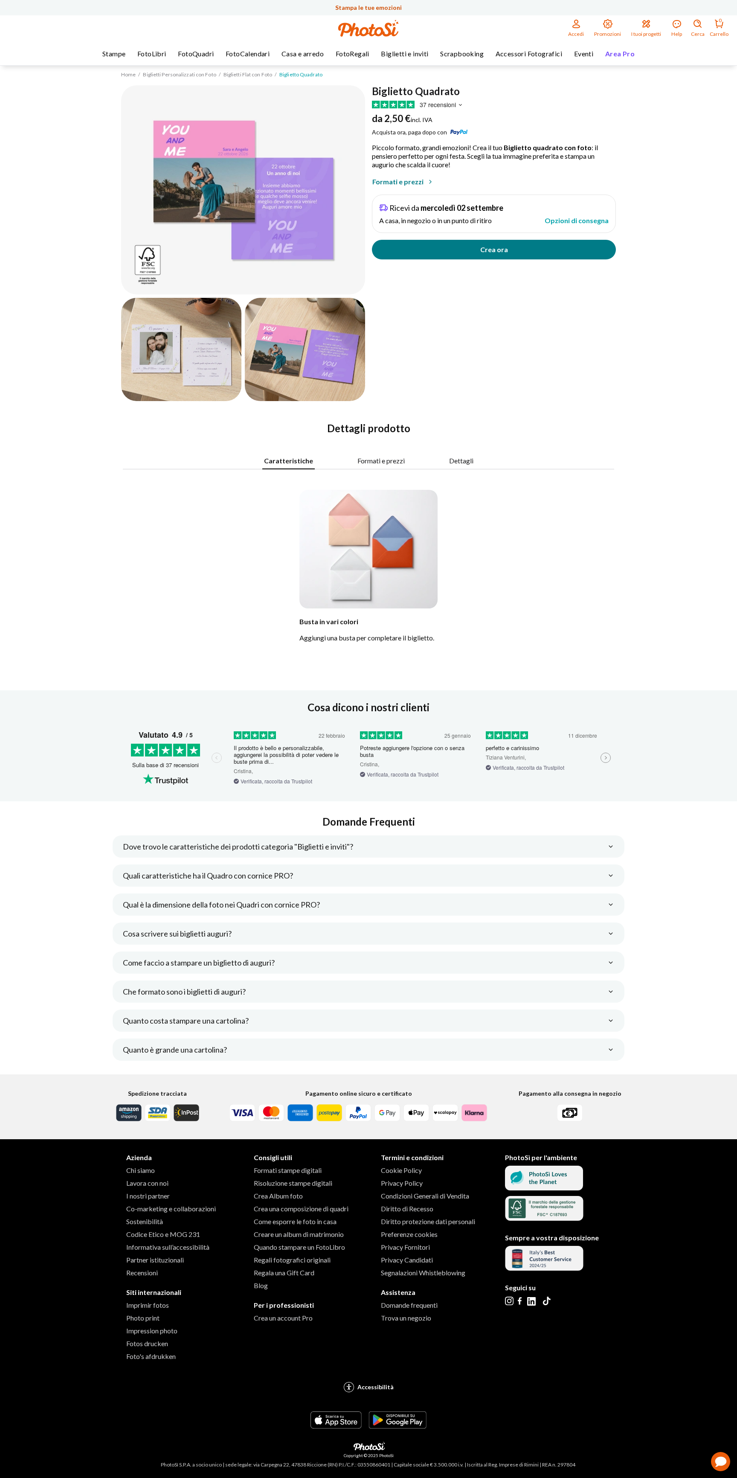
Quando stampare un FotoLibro (299, 1247)
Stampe (113, 53)
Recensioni (142, 1273)
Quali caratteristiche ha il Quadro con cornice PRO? (208, 875)
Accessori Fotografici (529, 53)
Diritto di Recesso (407, 1209)
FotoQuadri (196, 53)
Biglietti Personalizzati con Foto (179, 74)
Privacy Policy (402, 1183)
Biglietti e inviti (404, 53)
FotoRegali (352, 53)
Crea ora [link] (494, 249)
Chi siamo (140, 1170)
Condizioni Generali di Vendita (425, 1196)
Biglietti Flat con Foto (247, 74)
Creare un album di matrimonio (299, 1234)
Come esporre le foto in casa (295, 1221)
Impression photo (151, 1331)
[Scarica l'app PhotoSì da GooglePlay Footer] (397, 1426)
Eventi (583, 53)
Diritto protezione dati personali (428, 1221)
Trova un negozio (406, 1318)
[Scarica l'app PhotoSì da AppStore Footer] (336, 1426)
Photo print (143, 1318)
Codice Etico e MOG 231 (163, 1234)
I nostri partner (148, 1196)
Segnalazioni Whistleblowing (423, 1273)
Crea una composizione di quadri (301, 1209)
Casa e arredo (302, 53)
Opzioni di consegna (577, 220)
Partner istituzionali (155, 1260)
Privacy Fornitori (405, 1247)
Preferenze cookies (409, 1234)
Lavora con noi (147, 1183)
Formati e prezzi (398, 181)
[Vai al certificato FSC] (544, 1218)
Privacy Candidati (407, 1260)
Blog (261, 1285)
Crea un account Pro (283, 1318)
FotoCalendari (248, 53)
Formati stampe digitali (288, 1170)
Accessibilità (375, 1387)
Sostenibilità (144, 1221)
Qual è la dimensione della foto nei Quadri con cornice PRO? (221, 904)
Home (128, 74)
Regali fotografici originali (292, 1260)
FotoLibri (151, 53)
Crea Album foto (278, 1196)
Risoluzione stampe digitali (293, 1183)
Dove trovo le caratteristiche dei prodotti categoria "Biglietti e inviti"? (238, 846)
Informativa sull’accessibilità (167, 1247)
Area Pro (620, 53)
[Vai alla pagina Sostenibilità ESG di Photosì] (544, 1188)
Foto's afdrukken (151, 1356)
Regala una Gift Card (284, 1273)
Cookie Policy (401, 1170)
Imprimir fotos (147, 1305)
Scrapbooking (462, 53)
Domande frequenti (409, 1305)
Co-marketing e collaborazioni (171, 1209)
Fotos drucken (147, 1343)
